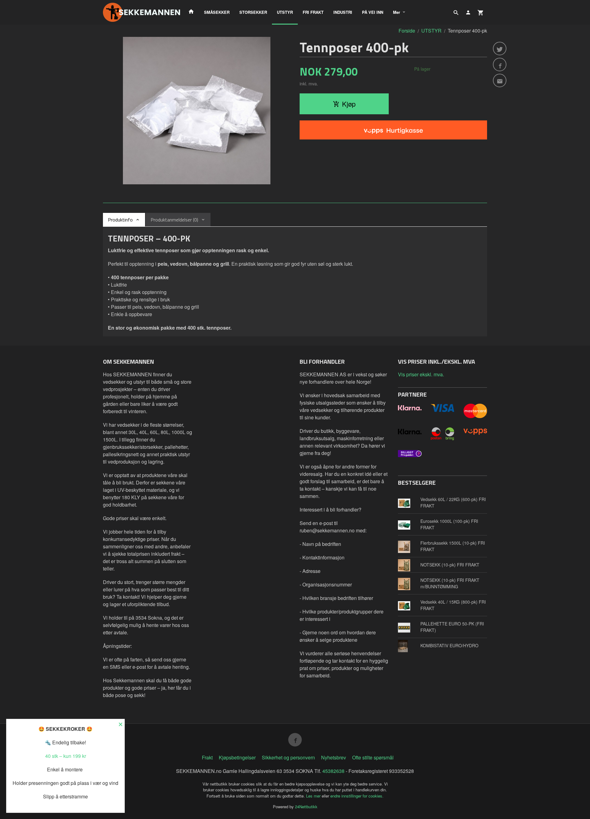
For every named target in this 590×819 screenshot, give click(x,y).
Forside (407, 30)
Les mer (314, 796)
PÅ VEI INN (372, 12)
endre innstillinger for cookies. (357, 796)
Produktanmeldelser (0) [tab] (174, 219)
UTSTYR (285, 12)
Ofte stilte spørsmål (373, 757)
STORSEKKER (253, 12)
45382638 (333, 770)
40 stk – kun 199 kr (65, 755)
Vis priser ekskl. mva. (421, 374)
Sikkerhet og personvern (288, 757)
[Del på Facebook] (499, 64)
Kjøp (349, 103)
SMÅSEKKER (217, 12)
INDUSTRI (342, 12)
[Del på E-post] (499, 80)
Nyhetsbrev (333, 757)
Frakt (207, 757)
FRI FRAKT (313, 12)
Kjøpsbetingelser (237, 757)
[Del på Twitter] (499, 48)
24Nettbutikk (306, 806)
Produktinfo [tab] (120, 219)
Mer (396, 12)
